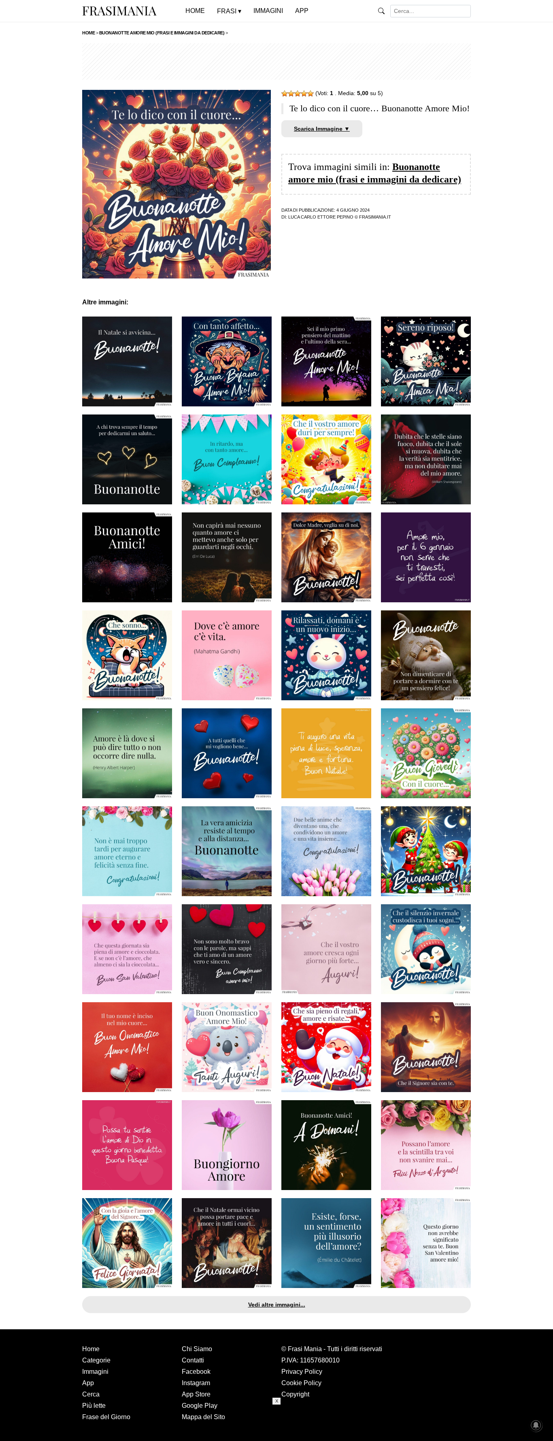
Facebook (196, 1371)
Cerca (91, 1394)
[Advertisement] (276, 61)
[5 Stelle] (310, 93)
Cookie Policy (301, 1382)
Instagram (196, 1382)
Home (91, 1348)
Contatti (193, 1360)
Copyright (295, 1394)
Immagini (95, 1371)
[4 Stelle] (304, 93)
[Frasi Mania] (119, 10)
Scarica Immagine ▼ (322, 128)
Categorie (96, 1360)
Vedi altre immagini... (276, 1304)
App (88, 1382)
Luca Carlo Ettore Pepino (320, 217)
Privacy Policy (301, 1371)
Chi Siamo (197, 1348)
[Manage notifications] (536, 1425)
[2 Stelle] (291, 93)
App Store (196, 1394)
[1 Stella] (284, 93)
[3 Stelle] (297, 93)
